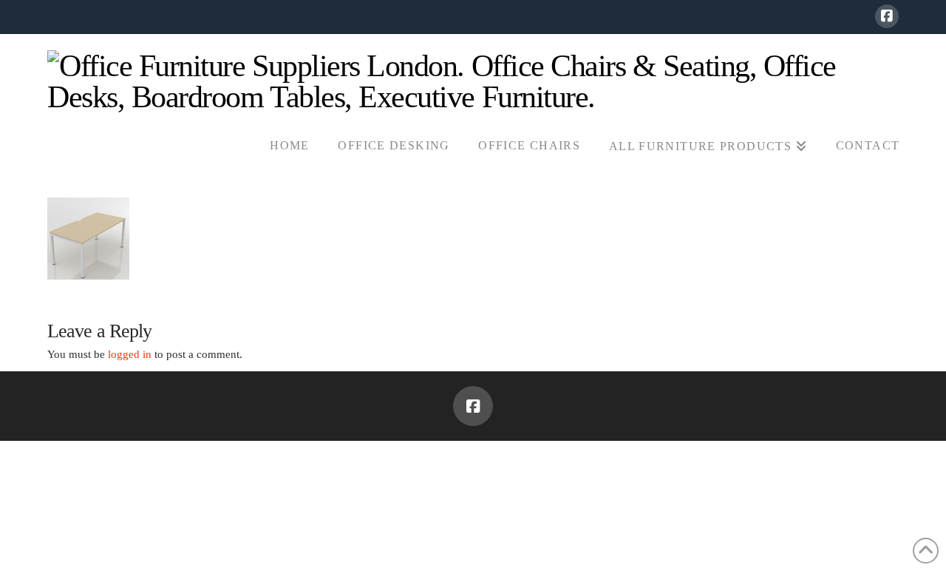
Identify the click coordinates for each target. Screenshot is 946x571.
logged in (130, 354)
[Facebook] (887, 16)
